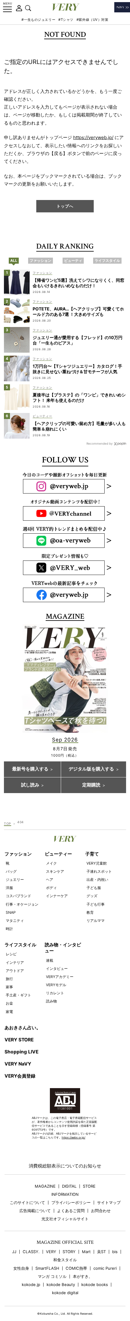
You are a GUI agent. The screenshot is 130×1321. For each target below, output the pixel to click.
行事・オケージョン (22, 904)
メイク (51, 863)
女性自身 (21, 1268)
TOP (7, 823)
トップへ (65, 206)
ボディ (51, 887)
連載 (49, 960)
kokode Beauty (61, 1285)
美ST (101, 1252)
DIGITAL (69, 1186)
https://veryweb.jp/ (93, 137)
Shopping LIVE (21, 1052)
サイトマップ (109, 1203)
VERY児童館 (96, 863)
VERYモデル (56, 985)
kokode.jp (31, 1285)
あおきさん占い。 (23, 1027)
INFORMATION (65, 1194)
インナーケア (57, 896)
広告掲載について (35, 1211)
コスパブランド (18, 896)
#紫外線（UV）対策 (92, 19)
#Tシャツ (65, 19)
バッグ (11, 871)
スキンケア (55, 871)
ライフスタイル (20, 945)
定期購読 (91, 785)
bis (115, 1252)
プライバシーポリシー (71, 1203)
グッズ (91, 896)
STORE (89, 1186)
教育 (90, 912)
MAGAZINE (45, 1186)
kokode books (94, 1285)
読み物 (51, 1001)
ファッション (18, 854)
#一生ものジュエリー (38, 19)
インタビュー (57, 968)
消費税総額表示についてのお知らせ (65, 1166)
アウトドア (15, 970)
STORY (69, 1252)
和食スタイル (65, 1260)
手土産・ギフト (18, 995)
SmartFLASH (47, 1268)
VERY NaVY (18, 1064)
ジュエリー (15, 879)
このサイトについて (27, 1203)
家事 (9, 987)
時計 (9, 928)
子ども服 (93, 887)
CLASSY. (31, 1252)
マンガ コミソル (52, 1276)
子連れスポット (99, 871)
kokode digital (65, 1293)
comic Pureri (105, 1268)
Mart (86, 1252)
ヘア (49, 879)
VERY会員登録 (20, 1076)
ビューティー (58, 854)
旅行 (9, 978)
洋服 (9, 887)
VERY (51, 1252)
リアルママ (95, 920)
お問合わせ (101, 1211)
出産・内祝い (97, 879)
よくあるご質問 (71, 1211)
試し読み (30, 785)
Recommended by (99, 443)
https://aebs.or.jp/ (73, 1137)
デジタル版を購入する (91, 769)
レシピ (11, 954)
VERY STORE (19, 1040)
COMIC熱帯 (76, 1268)
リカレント (55, 993)
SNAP (11, 912)
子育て (92, 854)
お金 (9, 1003)
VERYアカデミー (59, 976)
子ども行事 (95, 904)
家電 (9, 1011)
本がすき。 (83, 1276)
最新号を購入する (30, 769)
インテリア (15, 962)
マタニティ (15, 920)
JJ (14, 1252)
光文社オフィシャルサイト (65, 1219)
